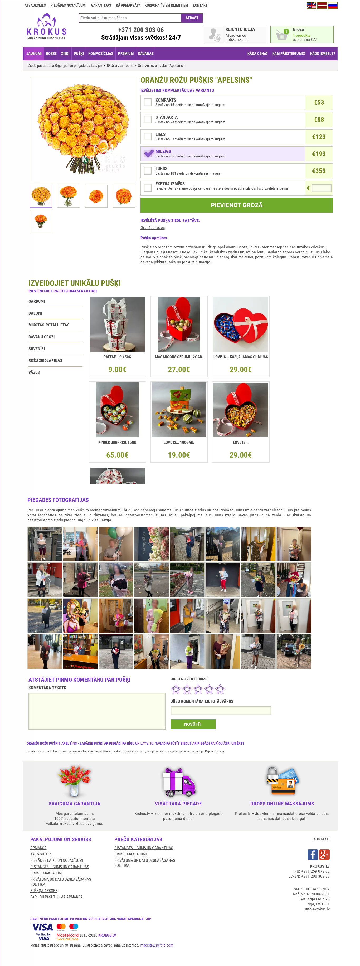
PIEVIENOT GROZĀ (236, 205)
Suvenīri (36, 348)
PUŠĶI (79, 53)
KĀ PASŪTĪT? (40, 854)
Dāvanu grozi (41, 336)
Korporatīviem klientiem (166, 5)
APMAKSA (38, 847)
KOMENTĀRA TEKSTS (47, 687)
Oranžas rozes (152, 227)
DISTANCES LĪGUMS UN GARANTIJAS (59, 866)
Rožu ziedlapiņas (45, 360)
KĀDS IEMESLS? (322, 53)
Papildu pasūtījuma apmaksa (56, 897)
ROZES (51, 53)
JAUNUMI (34, 53)
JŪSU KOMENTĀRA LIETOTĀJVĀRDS (202, 701)
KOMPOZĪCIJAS (100, 53)
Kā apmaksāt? (128, 5)
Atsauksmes (35, 5)
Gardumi (36, 301)
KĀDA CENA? (257, 53)
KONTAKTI (321, 839)
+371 (141, 30)
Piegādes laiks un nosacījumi (56, 860)
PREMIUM (126, 53)
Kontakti (201, 5)
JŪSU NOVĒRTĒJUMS (189, 678)
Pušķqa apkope (43, 890)
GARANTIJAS (101, 5)
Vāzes (34, 372)
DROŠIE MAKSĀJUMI (46, 873)
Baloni (35, 313)
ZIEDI (65, 53)
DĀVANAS (146, 53)
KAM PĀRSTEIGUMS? (289, 53)
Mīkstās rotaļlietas (49, 324)
